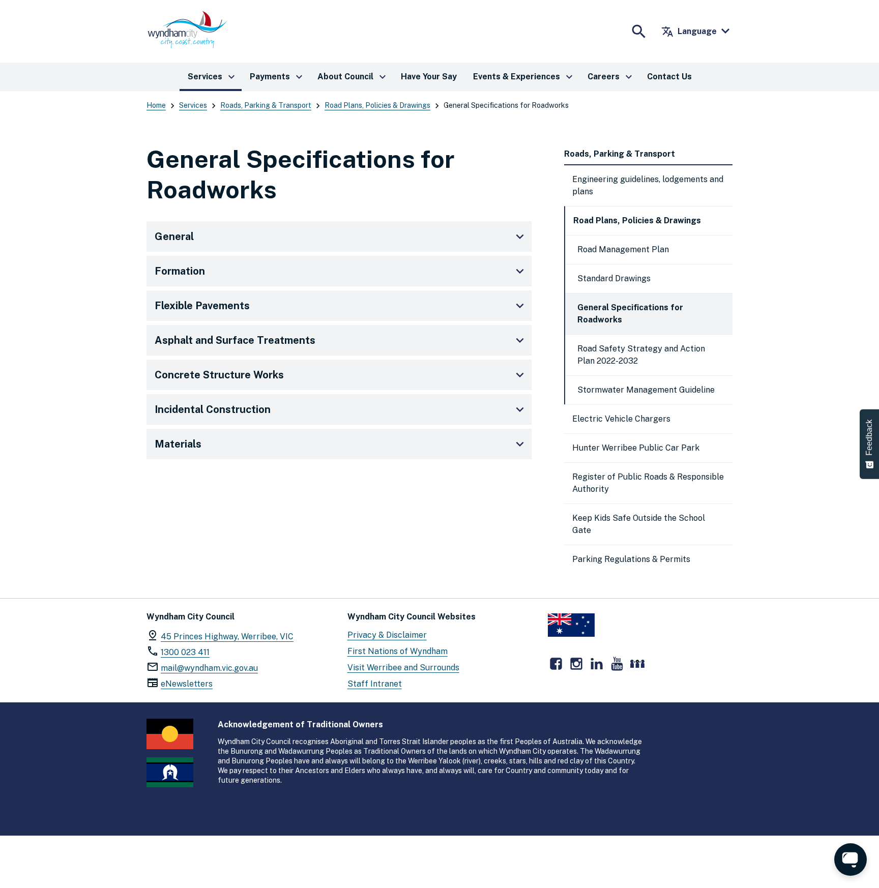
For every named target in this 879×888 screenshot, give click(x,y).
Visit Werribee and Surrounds (403, 667)
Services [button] (213, 77)
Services (193, 105)
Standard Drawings (614, 278)
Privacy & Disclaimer (387, 635)
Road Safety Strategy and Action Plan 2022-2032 (641, 355)
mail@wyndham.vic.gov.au (209, 668)
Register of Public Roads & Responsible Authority (648, 483)
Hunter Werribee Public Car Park (635, 448)
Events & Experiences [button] (524, 77)
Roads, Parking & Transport (265, 105)
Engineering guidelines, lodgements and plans (647, 185)
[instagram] (576, 664)
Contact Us (669, 76)
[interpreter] (637, 664)
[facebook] (556, 664)
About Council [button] (353, 77)
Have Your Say (429, 76)
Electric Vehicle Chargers (621, 419)
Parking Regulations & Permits (631, 559)
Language (689, 31)
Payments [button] (277, 77)
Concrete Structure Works (219, 375)
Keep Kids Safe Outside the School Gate (638, 524)
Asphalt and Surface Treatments (235, 340)
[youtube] (617, 664)
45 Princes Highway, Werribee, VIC (227, 636)
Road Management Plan (623, 249)
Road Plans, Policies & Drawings (377, 105)
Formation (180, 271)
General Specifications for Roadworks (630, 313)
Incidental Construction (213, 409)
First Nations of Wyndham (397, 651)
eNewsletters (187, 684)
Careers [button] (611, 77)
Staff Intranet (374, 684)
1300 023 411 (185, 652)
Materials (178, 444)
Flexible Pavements (202, 306)
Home (156, 105)
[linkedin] (597, 664)
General (174, 236)
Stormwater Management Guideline (646, 390)
